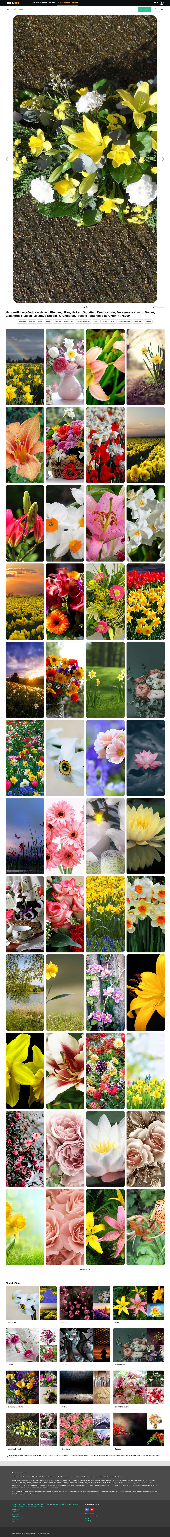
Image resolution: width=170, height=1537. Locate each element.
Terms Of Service (41, 1533)
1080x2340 (30, 1504)
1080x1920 (15, 1504)
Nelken (48, 321)
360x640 (14, 1507)
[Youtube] (92, 1511)
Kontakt (87, 1518)
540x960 (27, 1507)
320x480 (61, 1504)
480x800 (55, 1504)
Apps (13, 1521)
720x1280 (36, 1504)
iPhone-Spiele (15, 1511)
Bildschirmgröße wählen (91, 1516)
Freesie (148, 321)
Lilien (40, 321)
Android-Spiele (16, 1509)
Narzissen (22, 321)
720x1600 (49, 1504)
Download (144, 9)
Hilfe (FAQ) (88, 1521)
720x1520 (41, 1507)
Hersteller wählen (89, 1513)
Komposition (68, 321)
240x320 (43, 1504)
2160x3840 (34, 1507)
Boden (96, 321)
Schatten (58, 321)
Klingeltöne (15, 1514)
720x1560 (68, 1504)
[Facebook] (87, 1511)
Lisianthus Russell (108, 321)
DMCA (48, 1533)
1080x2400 (22, 1504)
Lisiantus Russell (125, 321)
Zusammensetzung (83, 321)
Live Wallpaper (16, 1516)
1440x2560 (75, 1504)
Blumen (32, 321)
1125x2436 (21, 1507)
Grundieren (138, 321)
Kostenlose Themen (17, 1519)
